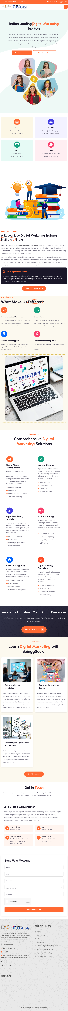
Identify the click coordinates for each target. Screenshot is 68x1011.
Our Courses (41, 935)
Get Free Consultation (43, 52)
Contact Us (40, 942)
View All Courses (33, 774)
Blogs (38, 938)
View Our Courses (20, 52)
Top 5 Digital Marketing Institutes (47, 953)
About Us (40, 931)
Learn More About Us (33, 288)
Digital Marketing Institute (45, 949)
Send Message (32, 910)
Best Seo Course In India (44, 956)
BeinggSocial (30, 1008)
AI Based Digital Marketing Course (48, 946)
